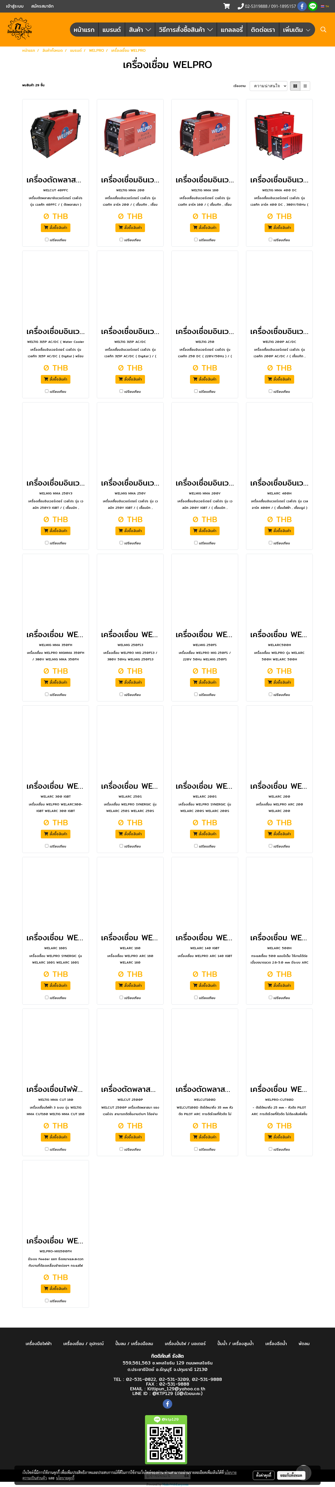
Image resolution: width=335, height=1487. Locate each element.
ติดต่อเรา (263, 29)
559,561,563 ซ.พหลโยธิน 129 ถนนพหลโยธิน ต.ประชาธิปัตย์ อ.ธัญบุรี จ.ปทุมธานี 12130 (168, 1366)
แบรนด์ (112, 29)
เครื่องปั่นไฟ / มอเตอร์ (185, 1343)
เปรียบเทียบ (58, 240)
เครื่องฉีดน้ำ (276, 1343)
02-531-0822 (141, 1379)
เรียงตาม (241, 86)
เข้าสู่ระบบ (15, 6)
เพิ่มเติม (294, 29)
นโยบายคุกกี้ (65, 1478)
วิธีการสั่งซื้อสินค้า (183, 29)
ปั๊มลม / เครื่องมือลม (134, 1343)
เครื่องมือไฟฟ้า (39, 1343)
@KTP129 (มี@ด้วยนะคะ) (177, 1393)
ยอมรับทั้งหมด (291, 1475)
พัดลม (304, 1343)
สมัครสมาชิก (42, 6)
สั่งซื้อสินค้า (57, 227)
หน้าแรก (84, 29)
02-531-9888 (207, 1379)
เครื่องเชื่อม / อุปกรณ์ (83, 1343)
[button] (323, 29)
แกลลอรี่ (232, 29)
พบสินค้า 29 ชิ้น (33, 85)
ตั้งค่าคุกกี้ (263, 1475)
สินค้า (137, 29)
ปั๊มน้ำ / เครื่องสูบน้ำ (235, 1343)
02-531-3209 (174, 1379)
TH (326, 6)
